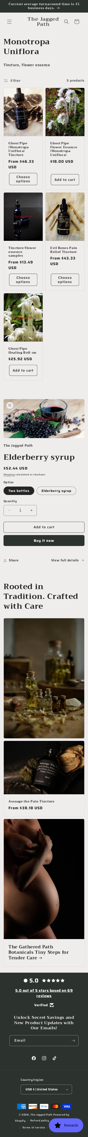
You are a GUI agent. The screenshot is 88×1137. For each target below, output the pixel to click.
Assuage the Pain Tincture (31, 802)
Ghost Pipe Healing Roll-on (22, 351)
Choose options (23, 179)
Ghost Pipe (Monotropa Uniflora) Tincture (18, 149)
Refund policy (39, 1121)
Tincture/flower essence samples (22, 252)
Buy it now (44, 540)
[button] (9, 22)
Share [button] (14, 560)
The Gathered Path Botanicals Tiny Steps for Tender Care (38, 952)
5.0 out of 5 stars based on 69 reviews (44, 993)
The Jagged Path (42, 1115)
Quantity (10, 501)
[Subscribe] (73, 1040)
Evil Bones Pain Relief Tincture (63, 250)
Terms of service (33, 1128)
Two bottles (18, 490)
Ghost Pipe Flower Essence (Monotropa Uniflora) (63, 149)
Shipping (9, 474)
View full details (65, 560)
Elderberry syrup (56, 490)
